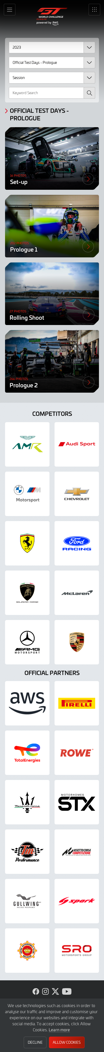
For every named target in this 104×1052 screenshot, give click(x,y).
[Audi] (77, 444)
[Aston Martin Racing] (27, 444)
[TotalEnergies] (27, 753)
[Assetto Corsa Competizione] (77, 851)
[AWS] (27, 703)
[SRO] (77, 950)
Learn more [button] (59, 1029)
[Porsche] (77, 642)
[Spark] (77, 901)
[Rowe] (77, 753)
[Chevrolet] (77, 494)
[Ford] (77, 543)
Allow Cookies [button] (67, 1042)
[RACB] (27, 950)
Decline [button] (35, 1042)
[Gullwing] (27, 901)
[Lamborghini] (27, 593)
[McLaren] (77, 593)
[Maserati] (27, 802)
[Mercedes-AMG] (27, 642)
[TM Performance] (27, 851)
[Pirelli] (77, 703)
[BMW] (27, 494)
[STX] (77, 802)
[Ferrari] (27, 543)
